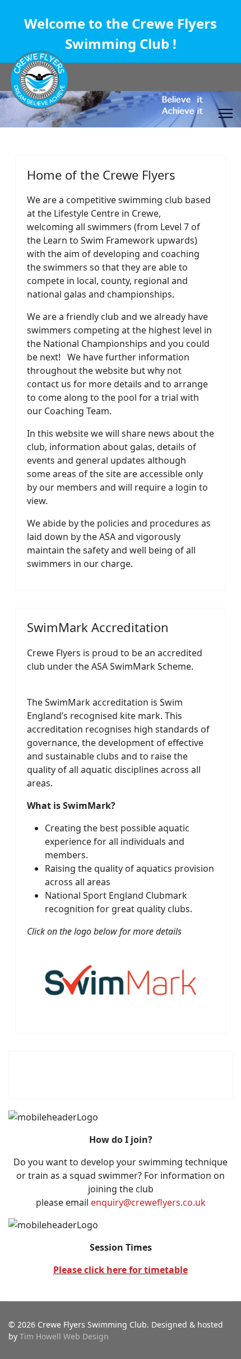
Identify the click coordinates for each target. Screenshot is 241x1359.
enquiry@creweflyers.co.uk (148, 1202)
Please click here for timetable (120, 1270)
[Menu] (226, 113)
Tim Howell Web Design (64, 1336)
